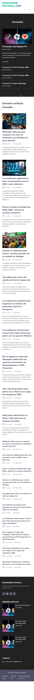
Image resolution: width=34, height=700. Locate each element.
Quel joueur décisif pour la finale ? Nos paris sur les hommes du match (14, 418)
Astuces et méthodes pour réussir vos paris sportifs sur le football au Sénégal (16, 253)
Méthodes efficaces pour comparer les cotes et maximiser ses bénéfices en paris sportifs (16, 443)
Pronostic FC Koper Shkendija (14, 83)
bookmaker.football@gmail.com (13, 661)
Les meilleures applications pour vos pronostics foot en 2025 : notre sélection (15, 181)
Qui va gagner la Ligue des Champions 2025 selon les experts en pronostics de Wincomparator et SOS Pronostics (15, 362)
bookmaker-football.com (11, 4)
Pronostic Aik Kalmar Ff (14, 46)
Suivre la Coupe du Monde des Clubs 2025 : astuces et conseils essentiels (16, 210)
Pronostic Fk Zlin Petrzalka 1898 (15, 67)
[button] (25, 9)
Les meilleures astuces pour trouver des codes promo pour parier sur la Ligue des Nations (17, 333)
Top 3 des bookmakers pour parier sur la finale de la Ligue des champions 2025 (16, 392)
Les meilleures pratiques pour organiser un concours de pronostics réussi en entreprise (16, 507)
